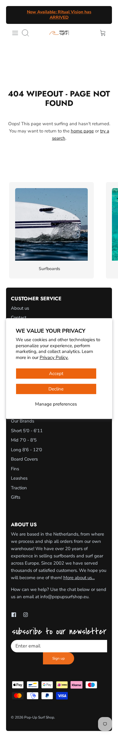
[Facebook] (14, 614)
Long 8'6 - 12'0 (26, 450)
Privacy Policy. (54, 357)
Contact (18, 318)
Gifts (15, 497)
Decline (56, 389)
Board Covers (24, 459)
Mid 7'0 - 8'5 (24, 440)
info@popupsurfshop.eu (64, 597)
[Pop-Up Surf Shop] (59, 33)
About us (20, 308)
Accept (56, 373)
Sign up (58, 658)
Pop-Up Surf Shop (39, 717)
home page (82, 131)
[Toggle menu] (15, 33)
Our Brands (22, 421)
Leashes (19, 478)
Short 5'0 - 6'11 (27, 431)
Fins (15, 469)
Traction (19, 488)
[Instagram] (25, 614)
